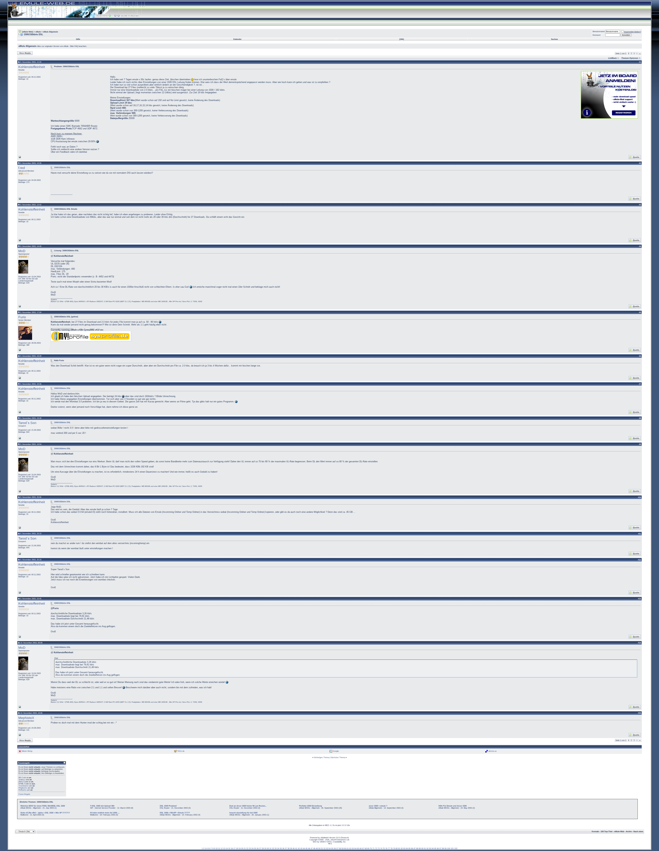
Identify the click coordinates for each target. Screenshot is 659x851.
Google (336, 751)
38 (288, 848)
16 (232, 848)
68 (366, 848)
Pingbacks (23, 788)
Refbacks (23, 790)
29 (265, 848)
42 (299, 848)
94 (433, 848)
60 (345, 848)
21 (245, 848)
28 (263, 848)
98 (443, 848)
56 (335, 848)
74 (381, 848)
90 (422, 848)
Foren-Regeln (24, 794)
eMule (38, 32)
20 (242, 848)
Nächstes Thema (338, 757)
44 (304, 848)
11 (219, 848)
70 (371, 848)
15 (229, 848)
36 (283, 848)
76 (386, 848)
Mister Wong (27, 751)
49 (317, 848)
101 (452, 848)
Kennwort (596, 35)
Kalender (237, 39)
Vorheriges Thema (321, 757)
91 (425, 848)
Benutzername (599, 31)
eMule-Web (619, 831)
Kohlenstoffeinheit (31, 67)
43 (301, 848)
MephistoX (26, 718)
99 (445, 848)
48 (314, 848)
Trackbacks (24, 786)
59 (343, 848)
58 (340, 848)
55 (332, 848)
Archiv (629, 831)
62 (350, 848)
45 (306, 848)
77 (389, 848)
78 (391, 848)
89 (420, 848)
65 (358, 848)
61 (348, 848)
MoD (21, 251)
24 (252, 848)
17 (234, 848)
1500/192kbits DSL (62, 167)
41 (296, 848)
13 (224, 848)
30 (268, 848)
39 (291, 848)
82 (402, 848)
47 (312, 848)
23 (250, 848)
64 (355, 848)
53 (327, 848)
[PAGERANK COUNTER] (329, 844)
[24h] (401, 39)
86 (412, 848)
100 (448, 848)
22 (247, 848)
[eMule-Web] (27, 32)
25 (255, 848)
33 (276, 848)
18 (237, 848)
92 (427, 848)
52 (324, 848)
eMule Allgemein (50, 32)
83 (404, 848)
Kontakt (595, 831)
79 (394, 848)
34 (278, 848)
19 (240, 848)
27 (260, 848)
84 (407, 848)
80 (397, 848)
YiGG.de (180, 751)
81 (399, 848)
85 (409, 848)
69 (368, 848)
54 (330, 848)
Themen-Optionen (629, 58)
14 (227, 848)
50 (319, 848)
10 (217, 848)
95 (435, 848)
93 (430, 848)
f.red (21, 168)
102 (455, 848)
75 (384, 848)
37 (286, 848)
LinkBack (612, 58)
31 (270, 848)
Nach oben (638, 831)
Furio (22, 317)
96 (438, 848)
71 (373, 848)
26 (258, 848)
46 (309, 848)
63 (353, 848)
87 (415, 848)
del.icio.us (492, 751)
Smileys (22, 780)
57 (337, 848)
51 (322, 848)
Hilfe (78, 39)
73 (379, 848)
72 (376, 848)
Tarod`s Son (27, 423)
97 (440, 848)
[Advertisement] (79, 94)
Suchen (554, 39)
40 (294, 848)
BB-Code (22, 777)
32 (273, 848)
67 (363, 848)
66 (361, 848)
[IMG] (21, 782)
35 (281, 848)
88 (417, 848)
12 (222, 848)
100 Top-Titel (606, 831)
